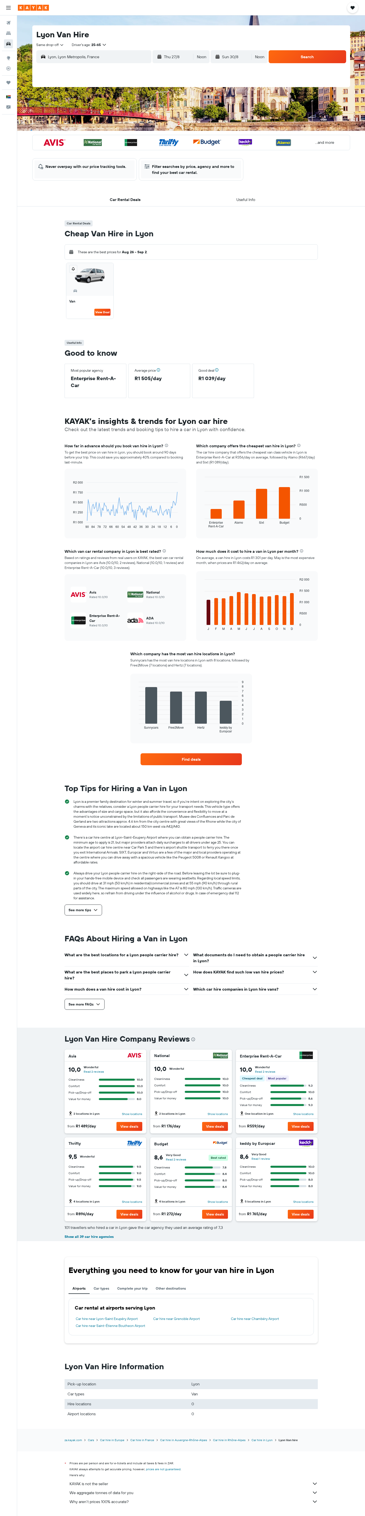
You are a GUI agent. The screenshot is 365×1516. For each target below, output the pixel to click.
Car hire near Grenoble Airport (176, 1318)
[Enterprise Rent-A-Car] (306, 1056)
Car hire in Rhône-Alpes (229, 1440)
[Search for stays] (8, 33)
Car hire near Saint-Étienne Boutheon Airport (110, 1325)
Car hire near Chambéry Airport (255, 1318)
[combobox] (50, 44)
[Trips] (8, 83)
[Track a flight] (8, 68)
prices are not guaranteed (163, 1469)
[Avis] (134, 1056)
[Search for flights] (8, 23)
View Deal (102, 312)
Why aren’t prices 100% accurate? (99, 1501)
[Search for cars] (8, 44)
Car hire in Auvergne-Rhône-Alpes (183, 1440)
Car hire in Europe (112, 1440)
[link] (191, 759)
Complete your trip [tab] (132, 1288)
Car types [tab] (101, 1288)
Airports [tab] (79, 1288)
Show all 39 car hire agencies (89, 1236)
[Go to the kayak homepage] (33, 8)
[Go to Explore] (8, 58)
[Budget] (220, 1143)
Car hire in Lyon (262, 1440)
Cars (91, 1440)
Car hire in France (142, 1440)
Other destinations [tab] (171, 1288)
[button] (8, 7)
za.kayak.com (73, 1440)
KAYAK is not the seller (89, 1483)
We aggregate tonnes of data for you (101, 1492)
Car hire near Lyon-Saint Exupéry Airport (107, 1318)
